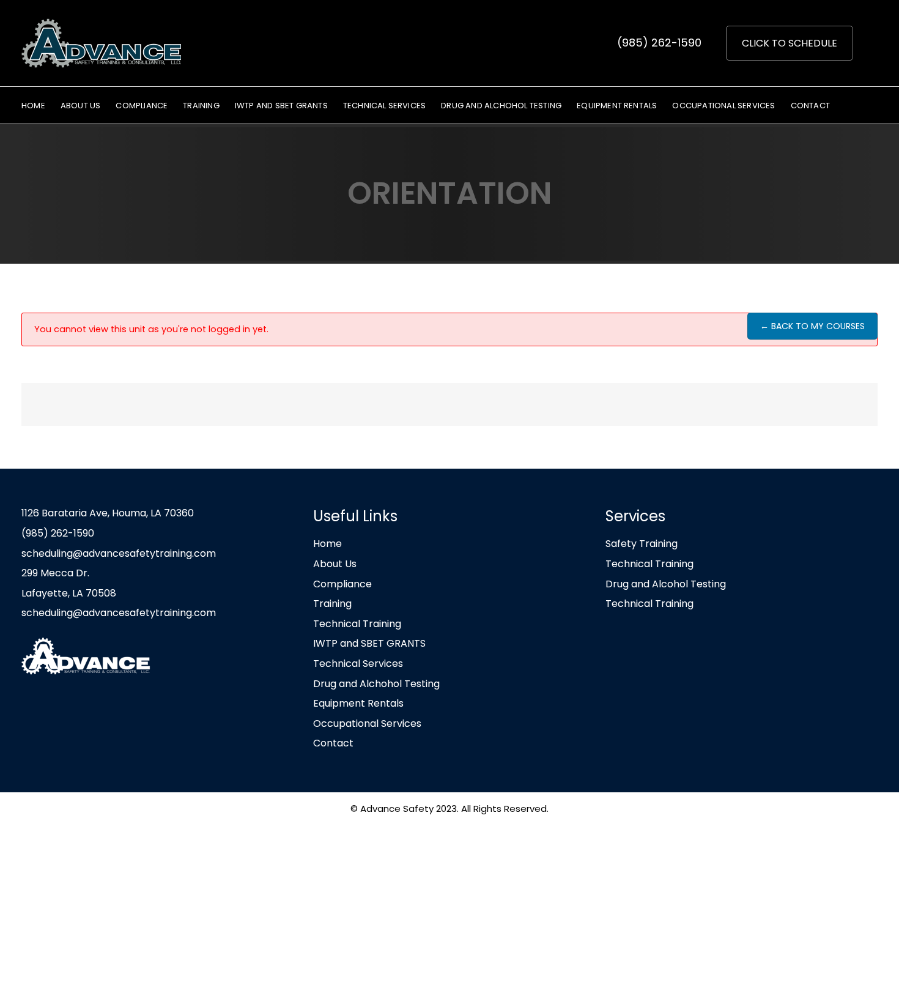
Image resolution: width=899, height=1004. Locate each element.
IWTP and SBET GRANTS (369, 643)
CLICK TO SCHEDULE (789, 43)
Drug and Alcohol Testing (665, 584)
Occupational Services (367, 723)
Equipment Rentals (358, 703)
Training (332, 604)
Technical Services (358, 663)
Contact (333, 743)
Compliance (342, 584)
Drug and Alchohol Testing (376, 684)
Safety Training (641, 544)
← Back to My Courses (812, 326)
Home (327, 544)
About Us (335, 564)
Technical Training (357, 624)
